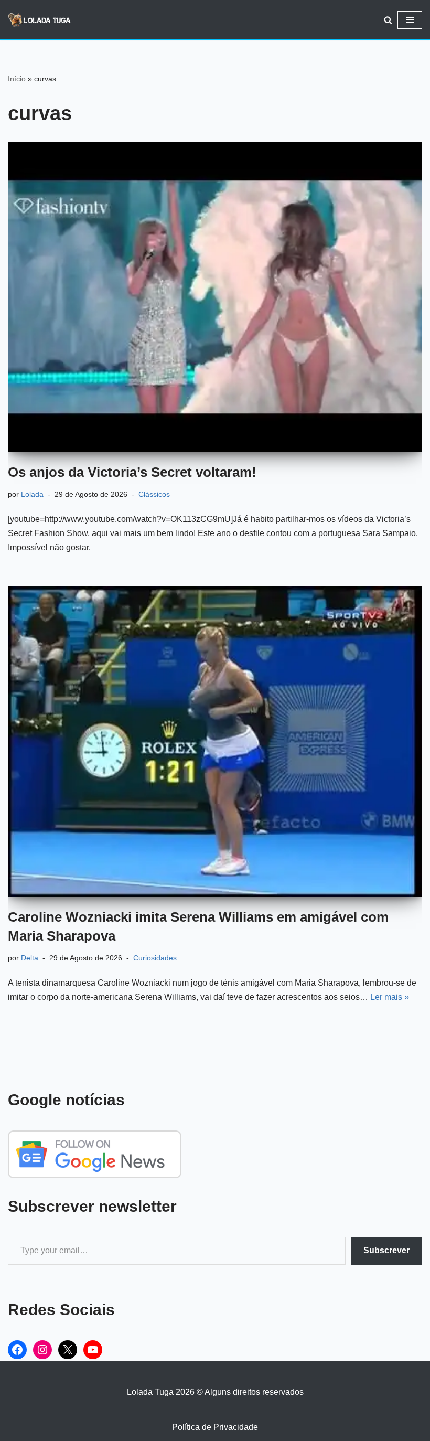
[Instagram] (42, 1349)
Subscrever (386, 1250)
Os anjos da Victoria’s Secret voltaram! (132, 472)
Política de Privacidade (215, 1427)
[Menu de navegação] (409, 20)
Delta (29, 958)
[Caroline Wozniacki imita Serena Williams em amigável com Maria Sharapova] (215, 742)
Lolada (32, 494)
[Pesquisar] (388, 20)
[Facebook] (17, 1349)
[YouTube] (92, 1349)
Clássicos (154, 494)
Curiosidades (155, 958)
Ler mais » (389, 996)
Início (17, 78)
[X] (67, 1349)
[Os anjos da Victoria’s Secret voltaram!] (215, 297)
